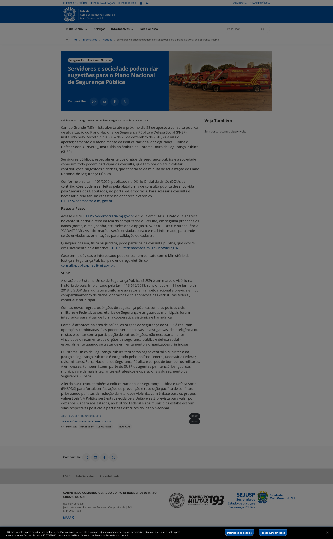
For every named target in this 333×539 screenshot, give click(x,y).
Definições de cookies (239, 532)
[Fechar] (327, 532)
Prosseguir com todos (273, 532)
